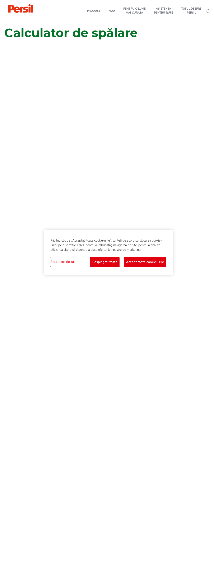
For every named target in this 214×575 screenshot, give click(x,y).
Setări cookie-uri (63, 262)
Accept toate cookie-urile (145, 262)
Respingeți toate (104, 262)
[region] (108, 252)
